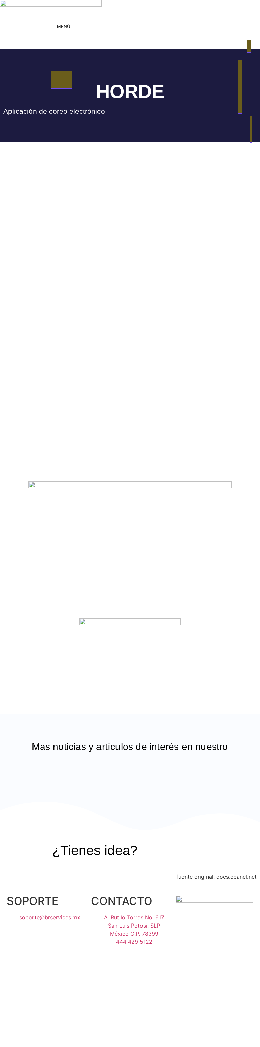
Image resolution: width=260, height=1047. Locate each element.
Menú (63, 26)
